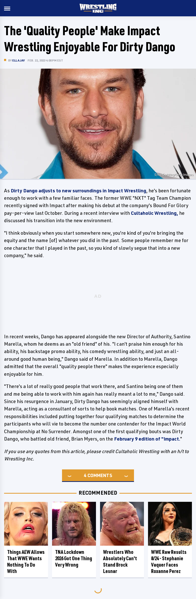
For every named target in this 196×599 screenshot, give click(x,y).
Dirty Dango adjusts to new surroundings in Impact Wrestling (78, 191)
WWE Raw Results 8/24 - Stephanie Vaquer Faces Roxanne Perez (169, 561)
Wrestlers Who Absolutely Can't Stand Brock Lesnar (120, 561)
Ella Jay (18, 60)
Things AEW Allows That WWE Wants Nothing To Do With (26, 561)
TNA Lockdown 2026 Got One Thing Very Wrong (73, 558)
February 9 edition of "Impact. (147, 439)
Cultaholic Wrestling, (154, 213)
